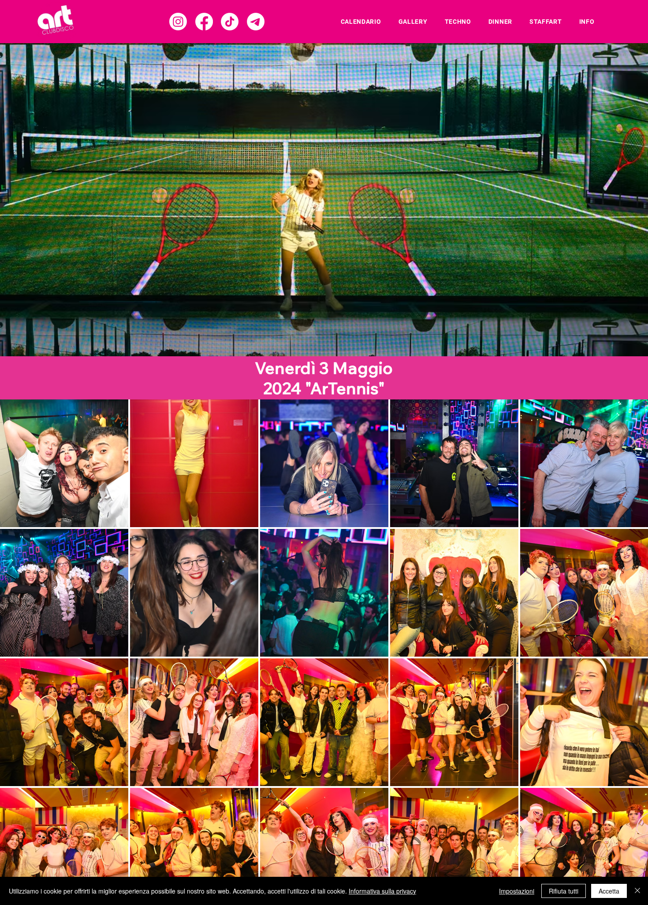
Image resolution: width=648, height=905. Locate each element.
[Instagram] (178, 21)
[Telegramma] (255, 21)
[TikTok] (229, 21)
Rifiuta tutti (563, 891)
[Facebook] (204, 21)
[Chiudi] (637, 891)
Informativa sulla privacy (382, 891)
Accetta (609, 891)
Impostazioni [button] (516, 891)
